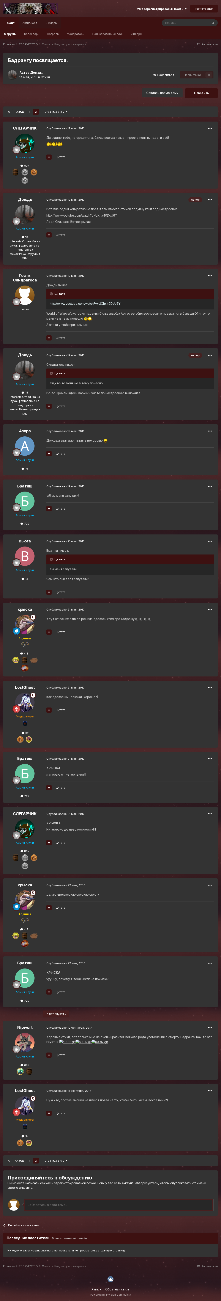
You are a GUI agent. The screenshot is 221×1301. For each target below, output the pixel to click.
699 (26, 1065)
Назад (19, 111)
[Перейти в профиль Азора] (25, 446)
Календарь (31, 34)
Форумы (10, 34)
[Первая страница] (9, 112)
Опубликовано (65, 128)
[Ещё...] (210, 128)
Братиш (24, 486)
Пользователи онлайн (107, 34)
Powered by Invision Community (110, 1294)
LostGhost (25, 687)
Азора (25, 431)
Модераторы (76, 34)
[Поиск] (213, 22)
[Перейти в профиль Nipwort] (25, 1042)
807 (26, 165)
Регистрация (204, 8)
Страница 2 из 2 (55, 111)
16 (26, 468)
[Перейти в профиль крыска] (25, 624)
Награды (53, 34)
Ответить (201, 93)
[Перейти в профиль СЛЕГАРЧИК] (25, 143)
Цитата (60, 157)
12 (26, 578)
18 (26, 237)
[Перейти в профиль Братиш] (25, 501)
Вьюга (25, 541)
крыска (25, 609)
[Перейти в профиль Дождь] (12, 75)
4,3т (26, 653)
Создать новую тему (162, 93)
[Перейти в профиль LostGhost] (25, 702)
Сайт (11, 23)
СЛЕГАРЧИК (25, 128)
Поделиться (165, 75)
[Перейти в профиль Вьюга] (25, 556)
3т (26, 733)
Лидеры (136, 34)
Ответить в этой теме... (49, 1205)
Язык (95, 1289)
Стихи (45, 77)
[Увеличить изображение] (49, 144)
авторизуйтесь (146, 1183)
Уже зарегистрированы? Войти (161, 9)
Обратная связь (117, 1289)
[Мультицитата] (49, 157)
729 (26, 523)
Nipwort (25, 1027)
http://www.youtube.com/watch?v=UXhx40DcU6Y (85, 303)
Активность (30, 23)
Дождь (36, 72)
